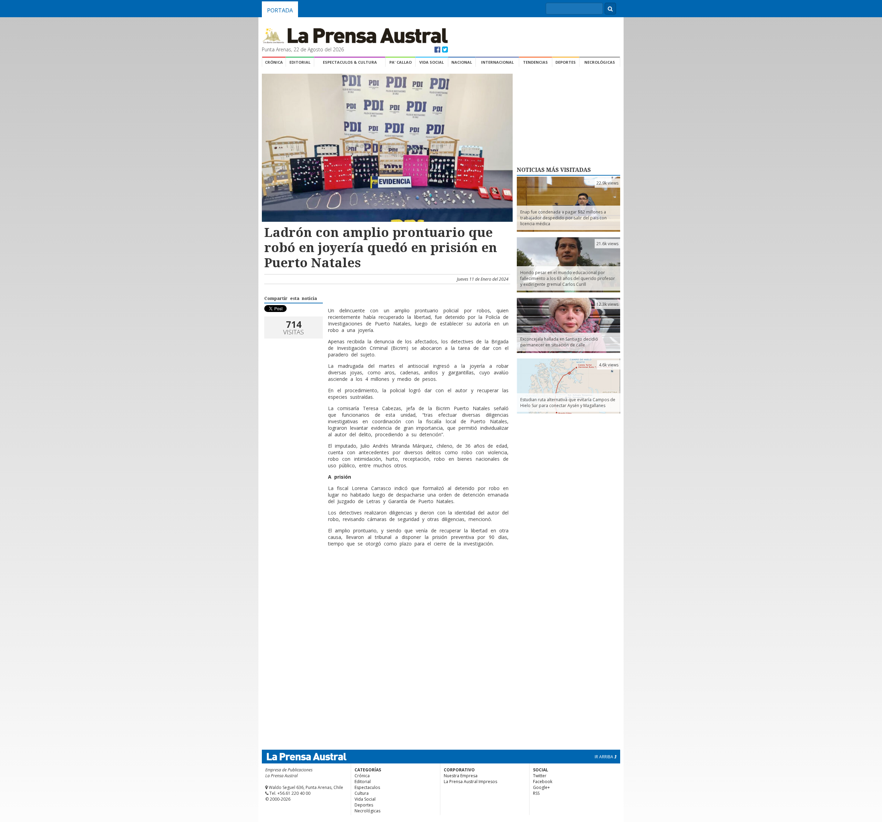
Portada (280, 10)
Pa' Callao (400, 62)
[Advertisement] (386, 574)
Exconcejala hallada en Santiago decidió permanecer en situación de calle (559, 342)
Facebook (542, 781)
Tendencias (535, 62)
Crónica (274, 62)
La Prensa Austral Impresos (470, 781)
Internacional (497, 62)
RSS (536, 793)
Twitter (539, 776)
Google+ (541, 787)
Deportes (565, 62)
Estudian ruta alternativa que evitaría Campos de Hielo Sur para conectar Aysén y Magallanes (567, 402)
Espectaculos (367, 787)
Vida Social (431, 62)
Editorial (299, 62)
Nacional (461, 62)
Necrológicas (599, 62)
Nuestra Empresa (461, 776)
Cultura (362, 793)
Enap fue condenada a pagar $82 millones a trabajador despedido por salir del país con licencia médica (563, 218)
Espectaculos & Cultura (350, 62)
